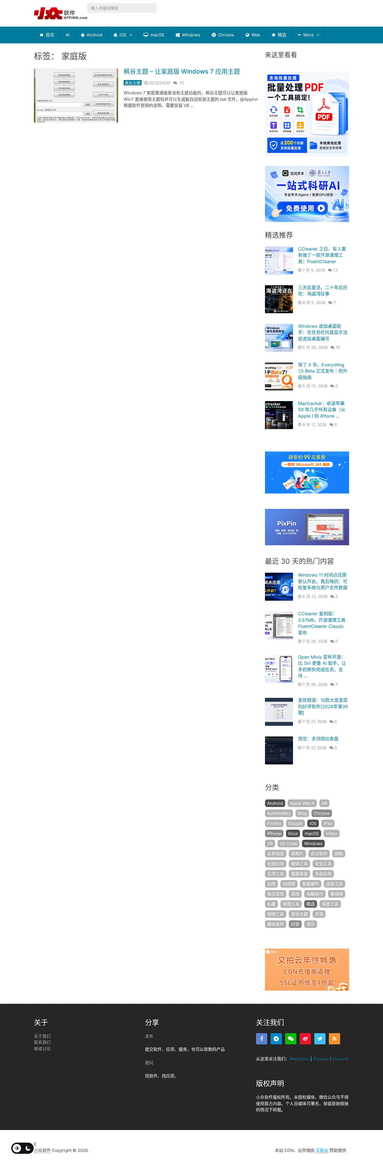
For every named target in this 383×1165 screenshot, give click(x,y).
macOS (156, 35)
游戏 (295, 894)
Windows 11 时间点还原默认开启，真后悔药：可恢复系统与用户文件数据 (322, 581)
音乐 (310, 924)
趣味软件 (275, 924)
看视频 (336, 894)
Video (331, 833)
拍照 (271, 883)
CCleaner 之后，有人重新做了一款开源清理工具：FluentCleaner (322, 255)
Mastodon (299, 1058)
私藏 (271, 904)
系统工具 (330, 904)
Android (94, 35)
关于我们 (42, 1036)
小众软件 (42, 1150)
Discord (340, 1058)
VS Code (288, 843)
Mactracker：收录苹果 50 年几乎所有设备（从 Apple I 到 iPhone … (321, 410)
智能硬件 (310, 883)
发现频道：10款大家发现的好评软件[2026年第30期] (323, 706)
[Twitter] (320, 1038)
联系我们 (42, 1042)
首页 (49, 35)
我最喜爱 (299, 873)
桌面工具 (334, 883)
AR (324, 803)
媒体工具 (299, 863)
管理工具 (291, 904)
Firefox (274, 823)
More (308, 35)
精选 (281, 35)
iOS (122, 35)
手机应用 (323, 873)
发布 (149, 1036)
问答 (295, 924)
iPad (328, 823)
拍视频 (289, 883)
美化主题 (132, 82)
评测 (319, 914)
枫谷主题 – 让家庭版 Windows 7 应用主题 (182, 71)
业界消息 (275, 853)
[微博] (305, 1038)
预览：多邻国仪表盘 (318, 738)
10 (181, 82)
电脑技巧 (314, 894)
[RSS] (334, 1038)
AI (68, 35)
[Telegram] (276, 1038)
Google (295, 823)
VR (270, 843)
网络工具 (275, 914)
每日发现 (275, 894)
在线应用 (275, 863)
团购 (338, 853)
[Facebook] (261, 1038)
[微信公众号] (290, 1038)
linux (293, 833)
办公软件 (319, 853)
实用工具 (275, 873)
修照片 (297, 853)
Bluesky (321, 1058)
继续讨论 (42, 1048)
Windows (190, 35)
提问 (149, 1062)
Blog (302, 813)
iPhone (274, 833)
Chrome (225, 35)
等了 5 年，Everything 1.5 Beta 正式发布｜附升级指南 (322, 371)
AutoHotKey (279, 813)
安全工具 (323, 863)
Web (255, 35)
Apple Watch (302, 803)
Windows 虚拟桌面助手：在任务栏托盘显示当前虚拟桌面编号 (322, 332)
